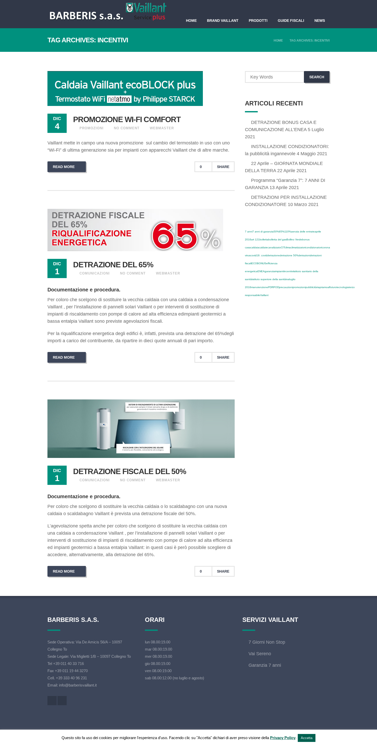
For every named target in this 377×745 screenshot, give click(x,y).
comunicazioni (95, 273)
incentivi (288, 271)
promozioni (92, 128)
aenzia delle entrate (303, 231)
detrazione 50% (289, 255)
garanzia (270, 271)
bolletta (264, 239)
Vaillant (264, 295)
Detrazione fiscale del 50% (129, 471)
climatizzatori (298, 247)
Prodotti (258, 20)
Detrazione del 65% (113, 264)
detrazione (273, 255)
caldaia (255, 247)
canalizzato (274, 247)
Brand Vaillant (223, 20)
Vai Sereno (260, 653)
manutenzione (259, 287)
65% (281, 231)
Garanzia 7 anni (265, 665)
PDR (270, 287)
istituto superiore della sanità (269, 279)
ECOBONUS (258, 263)
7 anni (248, 231)
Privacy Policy (282, 738)
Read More (64, 167)
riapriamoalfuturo (326, 287)
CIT (283, 247)
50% (276, 231)
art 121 (255, 239)
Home (191, 20)
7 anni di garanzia (263, 231)
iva (287, 279)
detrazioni (304, 255)
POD (276, 287)
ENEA (261, 271)
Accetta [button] (306, 738)
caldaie (263, 247)
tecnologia (342, 287)
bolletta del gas (277, 239)
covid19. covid (258, 255)
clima (288, 247)
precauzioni (286, 287)
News (319, 20)
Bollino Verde (294, 239)
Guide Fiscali (291, 20)
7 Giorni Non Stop (267, 642)
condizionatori (313, 247)
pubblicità (311, 287)
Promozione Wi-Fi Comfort (127, 119)
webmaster (162, 128)
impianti (279, 271)
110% (287, 231)
